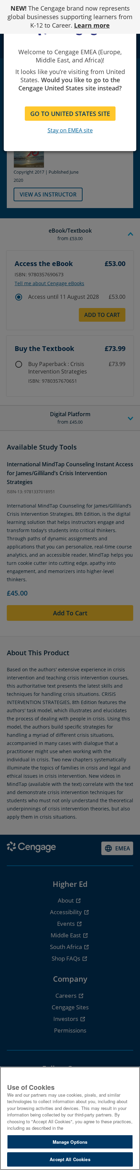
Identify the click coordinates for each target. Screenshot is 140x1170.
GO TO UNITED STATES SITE (70, 113)
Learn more (92, 25)
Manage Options (70, 1142)
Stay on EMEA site (70, 130)
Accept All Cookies (70, 1159)
